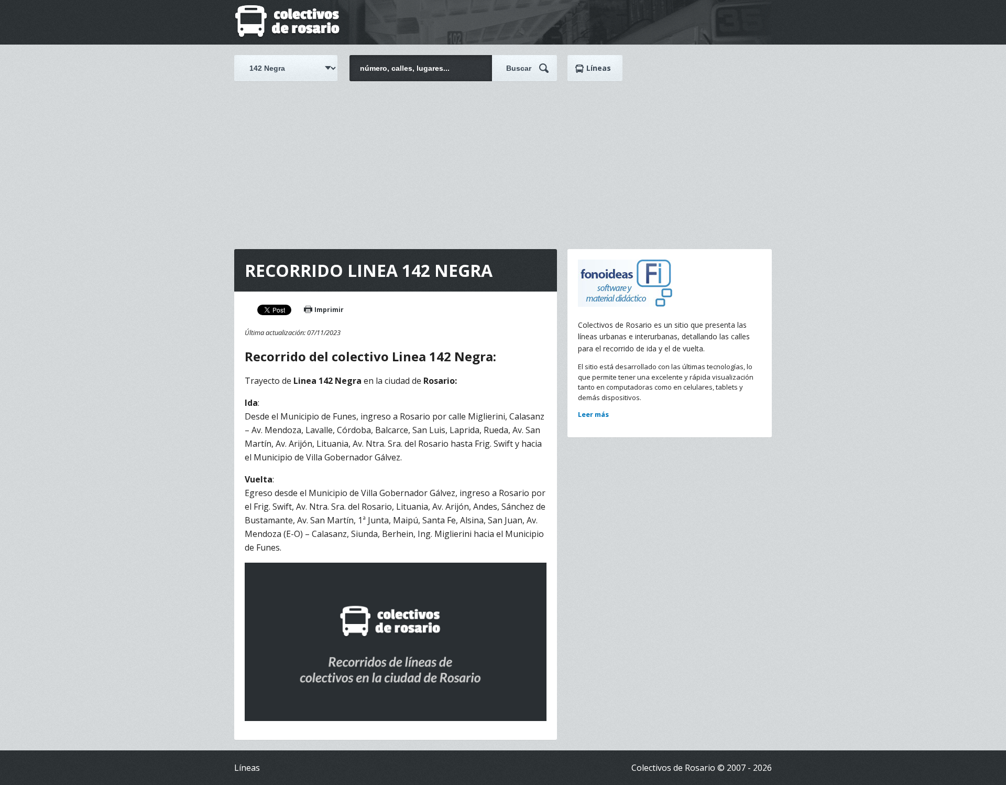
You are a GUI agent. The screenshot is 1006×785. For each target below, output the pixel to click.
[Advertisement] (503, 160)
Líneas (598, 68)
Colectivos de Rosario (287, 22)
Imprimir (329, 309)
